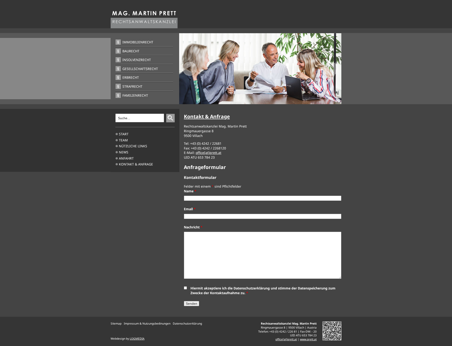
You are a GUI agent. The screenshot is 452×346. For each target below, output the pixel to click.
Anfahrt (126, 158)
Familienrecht (135, 95)
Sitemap (116, 323)
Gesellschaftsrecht (140, 68)
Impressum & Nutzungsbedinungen (147, 323)
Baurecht (130, 51)
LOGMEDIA (137, 338)
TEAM (123, 140)
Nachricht (193, 227)
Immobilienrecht (137, 42)
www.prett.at (308, 339)
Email (190, 209)
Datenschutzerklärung (187, 323)
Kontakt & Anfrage (136, 164)
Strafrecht (132, 86)
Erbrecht (130, 77)
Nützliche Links (133, 146)
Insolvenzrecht (136, 60)
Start (124, 134)
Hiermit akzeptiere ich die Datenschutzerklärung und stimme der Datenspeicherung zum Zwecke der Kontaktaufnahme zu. (262, 290)
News (123, 152)
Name (190, 191)
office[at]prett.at (208, 152)
